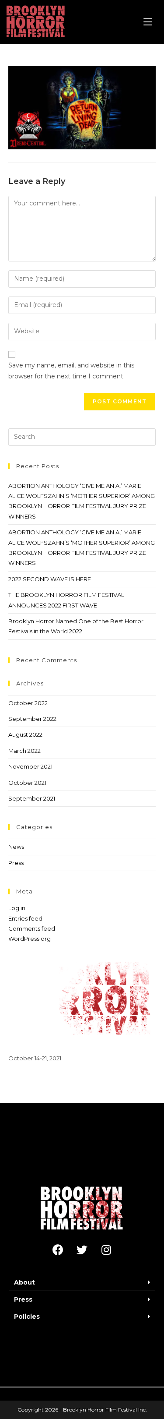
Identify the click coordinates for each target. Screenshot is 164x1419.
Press (16, 862)
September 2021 (31, 798)
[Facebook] (58, 1250)
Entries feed (25, 918)
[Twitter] (82, 1250)
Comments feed (31, 928)
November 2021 (30, 766)
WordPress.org (29, 938)
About (24, 1282)
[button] (82, 1282)
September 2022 (32, 718)
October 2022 (28, 702)
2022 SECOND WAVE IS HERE (49, 578)
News (16, 846)
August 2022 (25, 734)
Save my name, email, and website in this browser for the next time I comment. (71, 370)
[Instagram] (106, 1250)
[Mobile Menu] (147, 21)
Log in (16, 907)
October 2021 (27, 782)
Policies (27, 1316)
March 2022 (24, 750)
